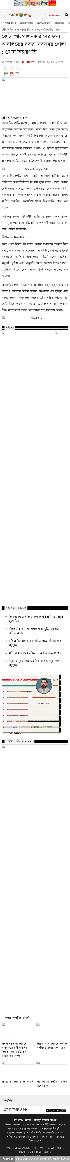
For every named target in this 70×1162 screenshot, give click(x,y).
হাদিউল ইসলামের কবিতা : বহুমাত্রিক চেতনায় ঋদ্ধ (35, 653)
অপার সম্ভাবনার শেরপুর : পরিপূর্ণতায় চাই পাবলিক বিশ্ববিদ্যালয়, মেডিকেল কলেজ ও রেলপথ (15, 1050)
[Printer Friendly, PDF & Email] (35, 74)
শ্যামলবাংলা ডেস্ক (12, 62)
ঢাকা (41, 30)
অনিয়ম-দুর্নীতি (26, 23)
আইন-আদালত (43, 23)
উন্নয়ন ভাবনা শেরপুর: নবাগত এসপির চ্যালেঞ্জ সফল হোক (51, 1046)
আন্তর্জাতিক (59, 23)
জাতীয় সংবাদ (31, 30)
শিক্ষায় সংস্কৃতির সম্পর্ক (16, 1018)
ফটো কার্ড (30, 62)
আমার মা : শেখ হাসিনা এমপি (17, 1082)
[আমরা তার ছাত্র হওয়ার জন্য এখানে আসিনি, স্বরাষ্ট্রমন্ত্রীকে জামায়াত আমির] (27, 345)
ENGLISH (9, 23)
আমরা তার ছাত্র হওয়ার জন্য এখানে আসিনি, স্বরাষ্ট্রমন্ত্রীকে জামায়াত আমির (24, 596)
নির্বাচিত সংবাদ (52, 30)
